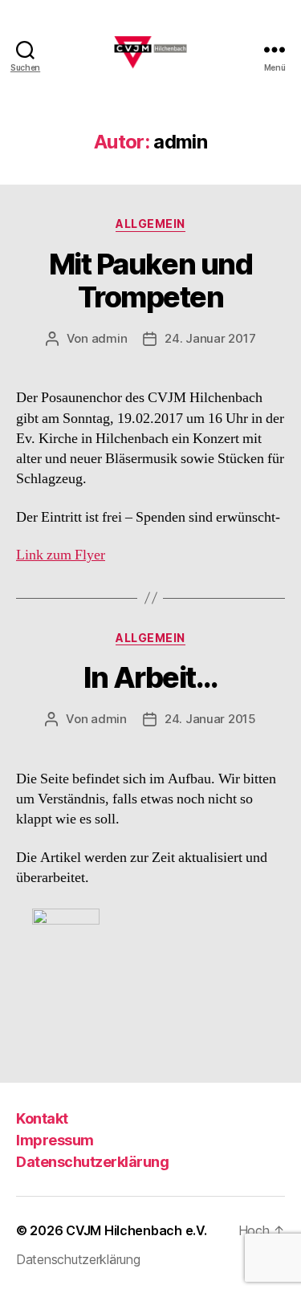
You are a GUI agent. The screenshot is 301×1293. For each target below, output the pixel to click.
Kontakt (42, 1118)
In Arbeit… (150, 677)
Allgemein (150, 223)
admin (110, 338)
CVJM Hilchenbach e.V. (136, 1230)
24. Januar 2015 (210, 718)
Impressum (55, 1140)
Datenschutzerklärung (92, 1161)
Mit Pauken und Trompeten (150, 280)
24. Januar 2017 (210, 338)
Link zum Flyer (60, 555)
